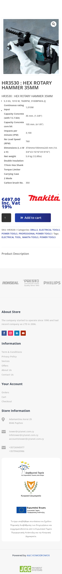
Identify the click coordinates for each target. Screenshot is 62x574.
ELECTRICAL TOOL (11, 237)
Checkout (7, 401)
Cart (4, 396)
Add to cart (32, 218)
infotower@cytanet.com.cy (23, 435)
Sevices (6, 361)
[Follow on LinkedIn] (16, 333)
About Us (7, 370)
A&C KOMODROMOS (38, 555)
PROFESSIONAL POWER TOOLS (35, 233)
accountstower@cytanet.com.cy (26, 438)
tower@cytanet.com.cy (21, 431)
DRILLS (34, 229)
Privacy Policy (9, 356)
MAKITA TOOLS (30, 237)
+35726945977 (16, 447)
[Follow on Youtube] (23, 333)
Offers (5, 365)
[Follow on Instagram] (10, 333)
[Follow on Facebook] (4, 333)
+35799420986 (16, 451)
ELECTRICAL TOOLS (49, 229)
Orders (5, 392)
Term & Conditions (12, 351)
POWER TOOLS (9, 233)
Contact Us (8, 374)
